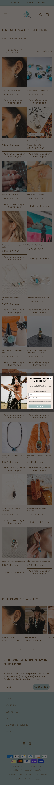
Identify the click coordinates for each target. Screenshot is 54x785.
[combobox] (31, 398)
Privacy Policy (41, 402)
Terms (45, 402)
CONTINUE (40, 406)
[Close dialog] (50, 378)
